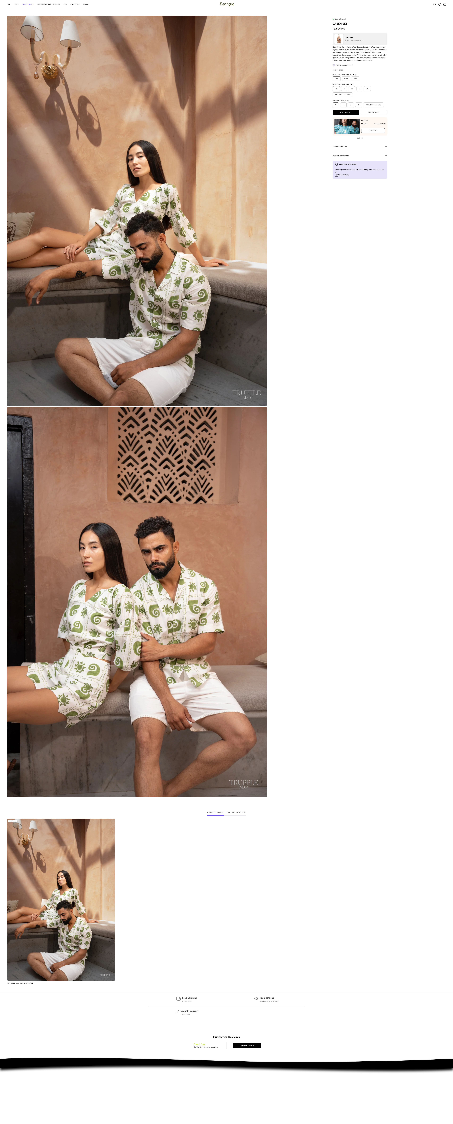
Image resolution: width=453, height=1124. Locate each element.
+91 (336, 175)
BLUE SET (364, 124)
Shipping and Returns (341, 155)
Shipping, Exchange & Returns (193, 1089)
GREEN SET (11, 983)
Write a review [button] (247, 1045)
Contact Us (185, 1081)
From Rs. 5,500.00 (26, 983)
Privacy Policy (186, 1085)
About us (185, 1077)
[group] (226, 902)
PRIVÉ (151, 1081)
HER (150, 1077)
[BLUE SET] (347, 126)
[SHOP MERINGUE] (226, 4)
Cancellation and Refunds (191, 1096)
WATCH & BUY (155, 1085)
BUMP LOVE (154, 1096)
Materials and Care (340, 146)
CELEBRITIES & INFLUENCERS (162, 1089)
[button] (65, 4)
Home (151, 1100)
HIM (150, 1093)
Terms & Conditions (189, 1093)
